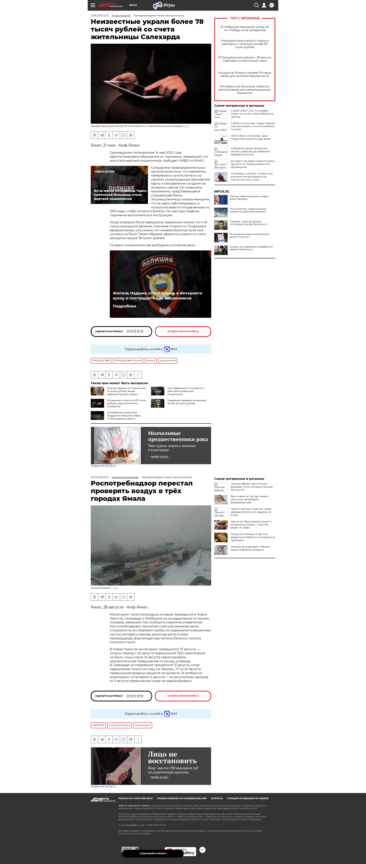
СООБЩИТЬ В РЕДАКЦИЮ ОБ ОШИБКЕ (248, 798)
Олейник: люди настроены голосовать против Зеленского (248, 223)
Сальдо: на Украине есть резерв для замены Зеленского (251, 248)
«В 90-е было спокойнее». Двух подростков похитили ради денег (251, 137)
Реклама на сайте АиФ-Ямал (136, 798)
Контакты (217, 798)
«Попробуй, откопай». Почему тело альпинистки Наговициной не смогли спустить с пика (252, 176)
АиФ (186, 126)
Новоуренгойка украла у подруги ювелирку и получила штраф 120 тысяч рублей (245, 44)
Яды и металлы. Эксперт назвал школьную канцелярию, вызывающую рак (249, 499)
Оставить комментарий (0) (183, 331)
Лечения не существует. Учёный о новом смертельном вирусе (250, 548)
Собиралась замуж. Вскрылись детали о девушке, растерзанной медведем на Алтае (250, 151)
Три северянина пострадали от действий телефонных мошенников (186, 391)
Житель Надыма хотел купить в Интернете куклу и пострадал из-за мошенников (157, 295)
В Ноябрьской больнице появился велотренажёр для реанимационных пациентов (245, 90)
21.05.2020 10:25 (100, 15)
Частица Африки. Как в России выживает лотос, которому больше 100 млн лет (252, 486)
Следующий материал (153, 853)
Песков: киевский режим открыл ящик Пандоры (249, 197)
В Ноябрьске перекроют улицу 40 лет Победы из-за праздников (245, 28)
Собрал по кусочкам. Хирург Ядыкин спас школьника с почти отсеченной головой (253, 126)
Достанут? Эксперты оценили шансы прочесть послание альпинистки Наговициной (253, 164)
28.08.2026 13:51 (100, 477)
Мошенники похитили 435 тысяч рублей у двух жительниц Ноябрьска (126, 403)
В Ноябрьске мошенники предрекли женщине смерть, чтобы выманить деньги (124, 415)
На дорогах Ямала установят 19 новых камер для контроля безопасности (244, 74)
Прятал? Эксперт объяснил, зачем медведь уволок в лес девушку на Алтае (251, 511)
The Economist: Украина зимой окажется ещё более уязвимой (248, 210)
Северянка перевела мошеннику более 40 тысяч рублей (186, 402)
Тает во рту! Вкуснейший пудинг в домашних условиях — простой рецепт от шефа (251, 524)
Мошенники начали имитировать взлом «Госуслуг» (250, 235)
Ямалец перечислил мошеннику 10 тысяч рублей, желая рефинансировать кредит (126, 391)
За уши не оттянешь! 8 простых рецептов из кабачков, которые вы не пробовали (253, 537)
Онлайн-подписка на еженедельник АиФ (182, 798)
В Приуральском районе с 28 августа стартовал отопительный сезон (244, 59)
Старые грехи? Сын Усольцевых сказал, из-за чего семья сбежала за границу (252, 113)
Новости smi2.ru (103, 466)
